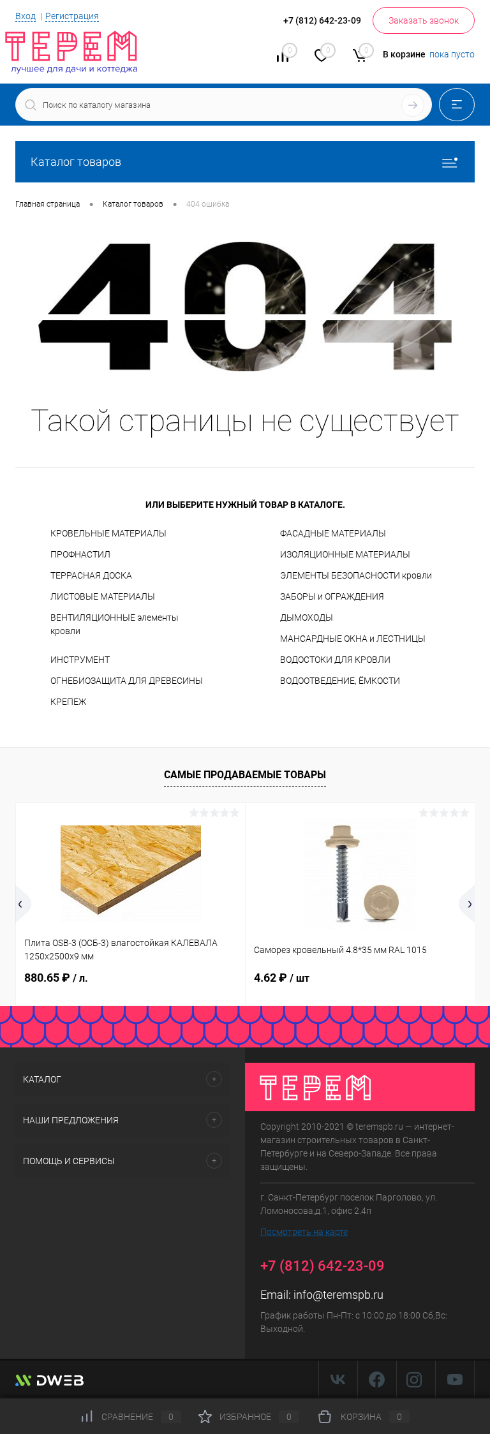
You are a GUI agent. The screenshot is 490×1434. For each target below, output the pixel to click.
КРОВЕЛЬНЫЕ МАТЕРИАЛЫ (108, 533)
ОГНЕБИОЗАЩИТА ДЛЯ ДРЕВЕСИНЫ (126, 681)
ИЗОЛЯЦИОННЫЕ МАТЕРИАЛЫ (345, 554)
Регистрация (72, 16)
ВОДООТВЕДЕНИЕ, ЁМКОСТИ (340, 681)
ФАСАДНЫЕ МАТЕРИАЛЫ (333, 533)
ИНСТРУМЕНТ (80, 659)
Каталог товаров (76, 161)
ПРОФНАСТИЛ (80, 554)
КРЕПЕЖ (68, 702)
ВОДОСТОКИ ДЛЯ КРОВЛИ (335, 659)
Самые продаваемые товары (245, 775)
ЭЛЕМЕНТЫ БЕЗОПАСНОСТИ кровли (356, 575)
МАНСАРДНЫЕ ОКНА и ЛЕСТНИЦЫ (353, 638)
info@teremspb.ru (338, 1294)
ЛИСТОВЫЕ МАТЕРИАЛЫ (102, 596)
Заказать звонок (424, 20)
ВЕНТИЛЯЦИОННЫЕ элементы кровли (114, 624)
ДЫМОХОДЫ (306, 617)
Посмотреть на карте (304, 1232)
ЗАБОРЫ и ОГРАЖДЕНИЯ (332, 596)
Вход (25, 16)
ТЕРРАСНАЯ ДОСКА (91, 575)
